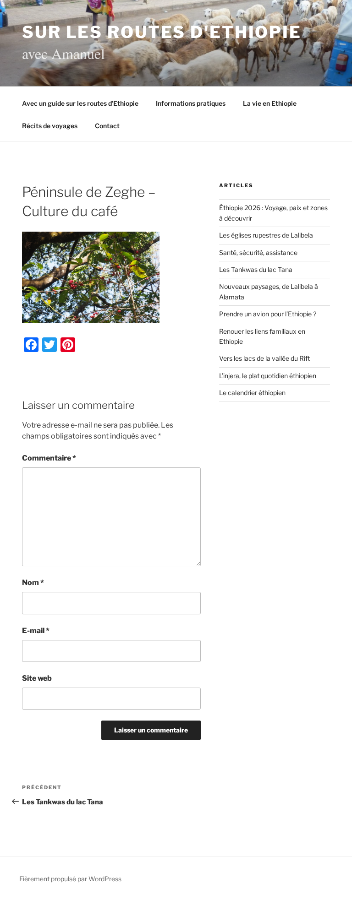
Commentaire (49, 458)
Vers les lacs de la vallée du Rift (264, 358)
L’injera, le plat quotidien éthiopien (267, 376)
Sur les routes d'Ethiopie (162, 32)
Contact (107, 126)
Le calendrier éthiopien (252, 392)
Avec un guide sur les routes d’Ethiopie (80, 103)
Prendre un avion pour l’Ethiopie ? (267, 314)
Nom (33, 582)
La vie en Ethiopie (270, 103)
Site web (37, 678)
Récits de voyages (49, 126)
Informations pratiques (191, 103)
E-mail (36, 630)
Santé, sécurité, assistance (258, 252)
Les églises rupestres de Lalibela (266, 235)
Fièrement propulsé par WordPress (70, 879)
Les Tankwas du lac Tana (255, 269)
